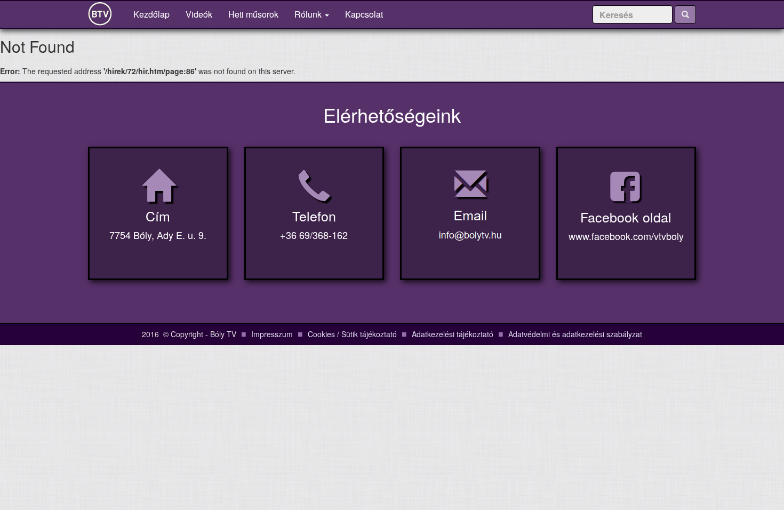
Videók (199, 14)
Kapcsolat (364, 14)
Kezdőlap (155, 13)
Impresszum (272, 334)
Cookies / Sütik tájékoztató (352, 334)
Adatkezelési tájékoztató (452, 334)
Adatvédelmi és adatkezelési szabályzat (575, 334)
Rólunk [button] (309, 14)
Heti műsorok (253, 14)
